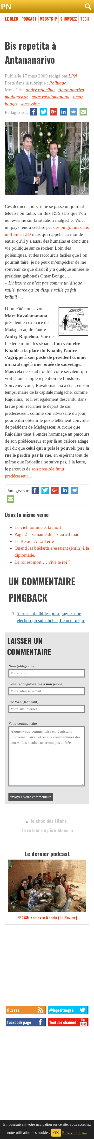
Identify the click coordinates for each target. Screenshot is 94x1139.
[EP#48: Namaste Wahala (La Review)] (47, 912)
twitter (43, 111)
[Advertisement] (47, 962)
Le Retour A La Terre (34, 541)
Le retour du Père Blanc (45, 830)
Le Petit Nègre (47, 7)
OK (56, 1133)
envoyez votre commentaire (31, 797)
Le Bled (11, 19)
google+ (53, 111)
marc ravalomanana (50, 96)
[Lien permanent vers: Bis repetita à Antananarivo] (47, 194)
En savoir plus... (74, 1133)
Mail (83, 111)
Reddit (73, 111)
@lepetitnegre (61, 1010)
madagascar (16, 96)
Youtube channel (62, 1022)
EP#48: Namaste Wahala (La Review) (47, 918)
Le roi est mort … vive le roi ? (42, 562)
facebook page (19, 1022)
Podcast (29, 19)
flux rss (13, 1010)
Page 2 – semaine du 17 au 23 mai (46, 534)
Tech (84, 19)
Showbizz (68, 19)
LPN (72, 75)
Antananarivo (71, 89)
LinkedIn (63, 111)
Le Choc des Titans (49, 820)
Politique (57, 82)
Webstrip (48, 19)
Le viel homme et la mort (37, 527)
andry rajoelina (40, 89)
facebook (33, 111)
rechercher (88, 7)
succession (30, 103)
